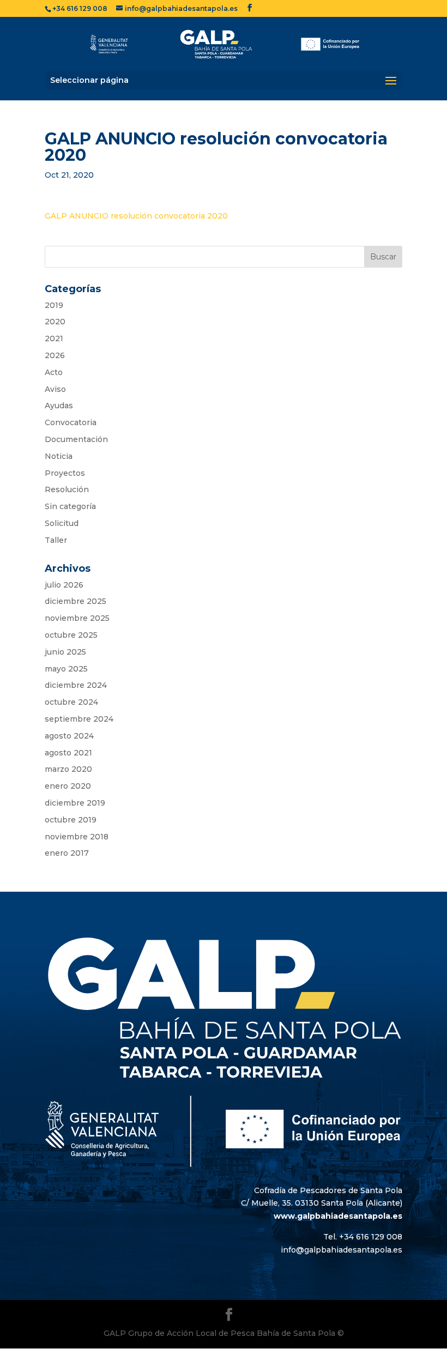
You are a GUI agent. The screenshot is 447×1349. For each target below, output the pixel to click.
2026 (55, 355)
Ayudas (59, 405)
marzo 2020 (68, 769)
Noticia (59, 456)
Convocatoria (70, 422)
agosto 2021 (68, 753)
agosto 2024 (69, 736)
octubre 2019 (70, 820)
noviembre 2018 (76, 837)
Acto (54, 372)
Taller (56, 540)
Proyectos (65, 473)
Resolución (67, 489)
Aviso (55, 389)
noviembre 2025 (77, 618)
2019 (54, 305)
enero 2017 (67, 853)
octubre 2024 (71, 702)
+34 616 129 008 (79, 8)
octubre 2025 (71, 635)
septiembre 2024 (79, 719)
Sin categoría (70, 506)
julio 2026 (64, 585)
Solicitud (61, 523)
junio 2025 (65, 652)
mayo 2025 (66, 669)
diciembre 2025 (75, 601)
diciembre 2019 (75, 803)
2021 (54, 338)
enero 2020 (68, 786)
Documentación (76, 439)
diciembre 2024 (76, 685)
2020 (55, 321)
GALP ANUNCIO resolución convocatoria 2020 (136, 216)
